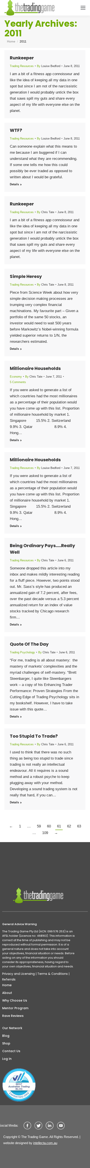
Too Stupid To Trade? (34, 736)
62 (69, 826)
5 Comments (18, 382)
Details (14, 184)
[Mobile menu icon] (83, 7)
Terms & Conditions (52, 974)
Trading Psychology (22, 652)
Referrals (9, 979)
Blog (5, 1036)
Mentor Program (15, 1008)
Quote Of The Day (29, 644)
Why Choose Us (14, 1000)
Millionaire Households (35, 368)
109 (45, 833)
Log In (7, 1059)
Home (7, 985)
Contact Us (11, 1051)
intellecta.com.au (45, 1143)
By (48, 66)
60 (49, 826)
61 (59, 826)
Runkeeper (22, 58)
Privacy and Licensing (18, 974)
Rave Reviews (13, 1016)
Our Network (12, 1028)
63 (79, 826)
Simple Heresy (26, 276)
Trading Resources (22, 66)
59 (39, 826)
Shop (6, 1043)
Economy (16, 376)
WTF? (16, 130)
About (7, 993)
